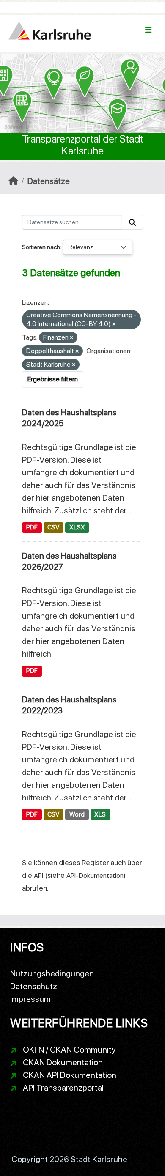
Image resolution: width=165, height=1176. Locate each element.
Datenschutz (33, 986)
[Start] (13, 181)
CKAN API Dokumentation (69, 1075)
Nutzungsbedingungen (52, 973)
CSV (53, 527)
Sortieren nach (41, 247)
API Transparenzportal (63, 1088)
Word (77, 814)
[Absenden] (132, 222)
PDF (32, 527)
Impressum (30, 999)
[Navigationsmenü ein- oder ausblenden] (148, 30)
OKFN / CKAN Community (69, 1049)
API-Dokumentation (95, 876)
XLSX (77, 527)
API (38, 876)
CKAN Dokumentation (63, 1062)
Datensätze (49, 181)
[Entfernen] (114, 324)
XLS (100, 814)
